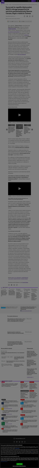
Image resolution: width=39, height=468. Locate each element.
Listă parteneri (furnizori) (4, 461)
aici (31, 451)
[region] (19, 456)
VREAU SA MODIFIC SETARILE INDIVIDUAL (19, 466)
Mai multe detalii (17, 448)
